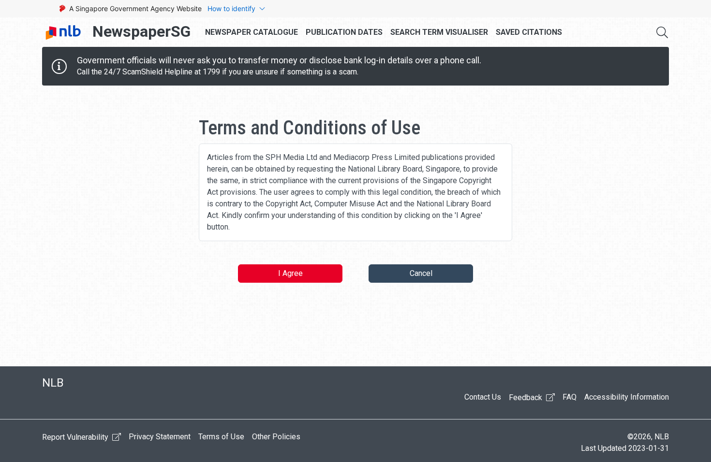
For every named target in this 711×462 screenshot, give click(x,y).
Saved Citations (529, 32)
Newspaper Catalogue (251, 32)
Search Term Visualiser (439, 32)
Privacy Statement (160, 436)
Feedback (526, 397)
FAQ (570, 397)
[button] (662, 32)
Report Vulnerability (76, 437)
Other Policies (276, 436)
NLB (53, 383)
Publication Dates (344, 32)
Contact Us (482, 397)
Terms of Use (221, 436)
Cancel (421, 273)
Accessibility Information (626, 397)
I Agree (290, 273)
